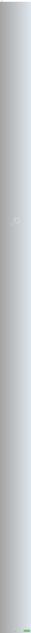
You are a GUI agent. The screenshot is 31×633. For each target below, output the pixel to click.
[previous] (2, 316)
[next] (29, 316)
